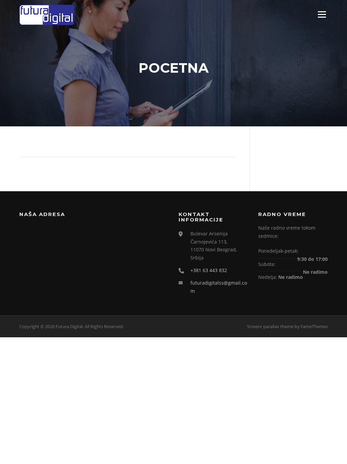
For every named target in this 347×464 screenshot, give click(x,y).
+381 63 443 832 (208, 270)
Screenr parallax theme (270, 326)
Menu (322, 14)
